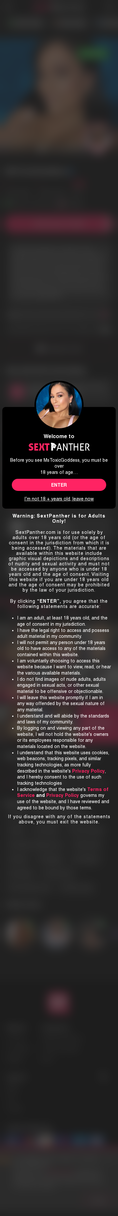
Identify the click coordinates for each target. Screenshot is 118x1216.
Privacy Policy (62, 795)
